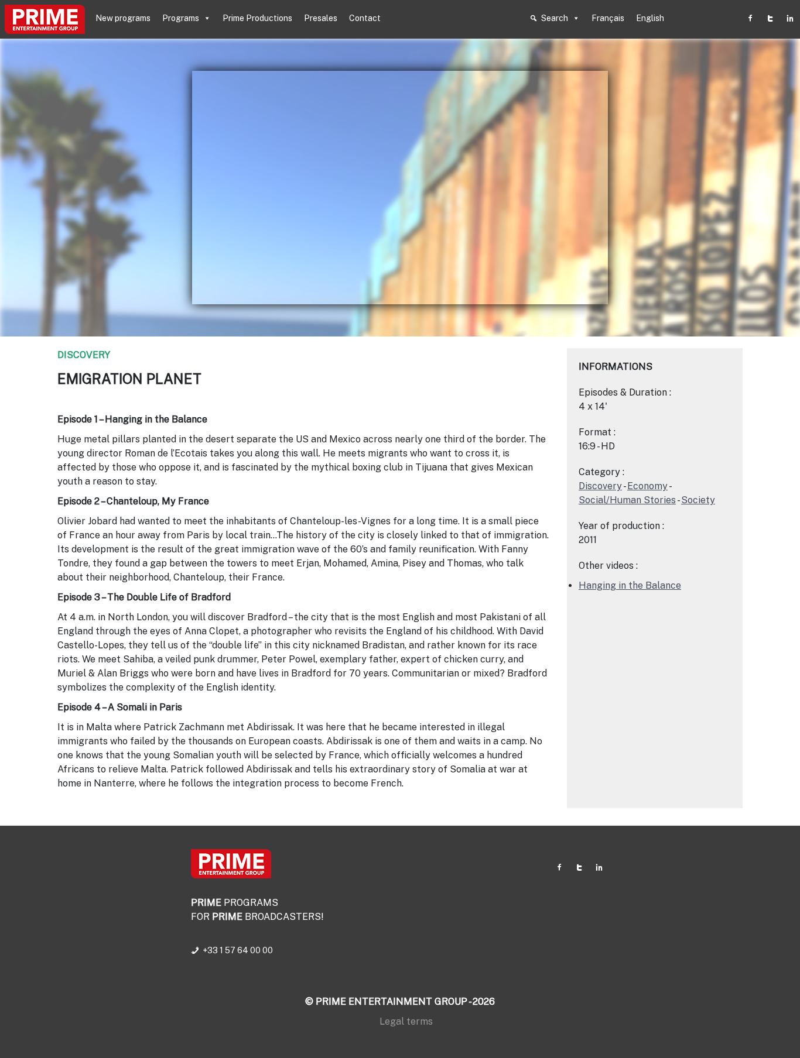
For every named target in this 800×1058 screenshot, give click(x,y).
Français (608, 18)
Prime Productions (257, 18)
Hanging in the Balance (630, 585)
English (650, 18)
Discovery (83, 354)
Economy (647, 486)
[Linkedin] (790, 18)
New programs (123, 18)
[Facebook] (750, 18)
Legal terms (406, 1021)
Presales (320, 18)
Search (554, 18)
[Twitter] (770, 18)
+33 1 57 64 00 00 (238, 950)
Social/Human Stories (627, 500)
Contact (365, 18)
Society (698, 500)
